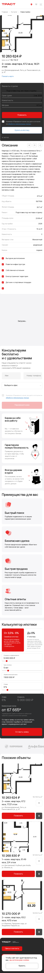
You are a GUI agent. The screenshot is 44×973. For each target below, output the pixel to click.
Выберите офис (11, 385)
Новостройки (25, 12)
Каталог (14, 12)
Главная (5, 12)
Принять (22, 966)
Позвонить (22, 115)
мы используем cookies (19, 960)
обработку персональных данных (19, 124)
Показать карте (8, 76)
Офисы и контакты (12, 948)
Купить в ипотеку (22, 130)
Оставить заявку (22, 732)
